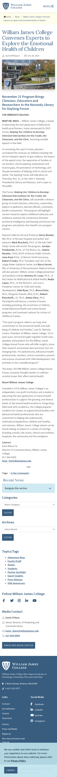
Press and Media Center (18, 645)
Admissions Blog (16, 557)
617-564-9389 (13, 635)
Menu (47, 6)
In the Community (20, 473)
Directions (7, 718)
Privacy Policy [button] (18, 760)
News (17, 16)
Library (5, 724)
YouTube (39, 715)
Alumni (11, 564)
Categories (10, 498)
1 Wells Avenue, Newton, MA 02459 (21, 683)
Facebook (39, 704)
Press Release (15, 579)
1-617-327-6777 (12, 688)
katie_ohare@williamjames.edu (22, 630)
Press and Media (9, 728)
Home (8, 16)
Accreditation (8, 708)
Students (12, 568)
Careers (5, 713)
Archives (8, 522)
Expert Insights (15, 575)
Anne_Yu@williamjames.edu (16, 460)
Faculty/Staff (14, 561)
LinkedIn (39, 709)
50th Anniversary (16, 583)
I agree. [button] (10, 770)
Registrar (6, 733)
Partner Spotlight (17, 572)
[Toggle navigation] (50, 488)
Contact (6, 703)
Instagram (40, 721)
